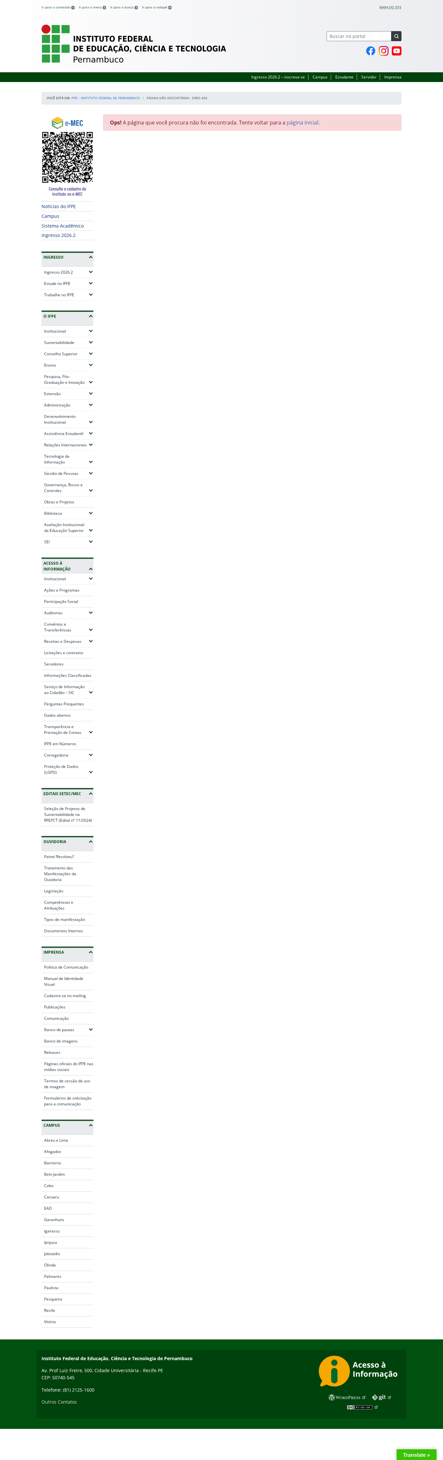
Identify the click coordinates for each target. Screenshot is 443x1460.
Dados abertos (57, 715)
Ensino (68, 365)
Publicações (55, 1007)
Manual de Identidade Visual (63, 981)
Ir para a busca (123, 7)
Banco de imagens (61, 1041)
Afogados (52, 1151)
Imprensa (392, 77)
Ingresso (53, 257)
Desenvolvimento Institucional (68, 419)
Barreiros (52, 1163)
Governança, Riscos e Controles (68, 487)
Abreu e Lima (56, 1140)
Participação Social (61, 601)
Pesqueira (53, 1299)
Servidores (54, 664)
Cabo (49, 1185)
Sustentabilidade (68, 342)
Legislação (53, 891)
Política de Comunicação (66, 967)
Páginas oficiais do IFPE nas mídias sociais (68, 1066)
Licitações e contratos (63, 652)
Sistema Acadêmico (63, 226)
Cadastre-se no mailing (65, 995)
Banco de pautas (68, 1029)
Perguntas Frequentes (64, 704)
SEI (66, 542)
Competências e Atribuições (58, 905)
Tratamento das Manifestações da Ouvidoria (60, 873)
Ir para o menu (92, 7)
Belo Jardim (54, 1174)
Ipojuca (50, 1242)
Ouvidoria (54, 841)
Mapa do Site (390, 7)
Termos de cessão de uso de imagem (67, 1083)
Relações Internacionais (68, 445)
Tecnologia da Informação (68, 459)
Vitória (50, 1322)
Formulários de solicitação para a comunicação (67, 1101)
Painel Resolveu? (59, 856)
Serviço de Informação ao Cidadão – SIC (68, 689)
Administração (68, 405)
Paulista (51, 1287)
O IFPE (49, 316)
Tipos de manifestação (64, 919)
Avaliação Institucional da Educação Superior (68, 527)
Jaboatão (52, 1253)
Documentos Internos (63, 931)
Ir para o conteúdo (58, 7)
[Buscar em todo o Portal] (396, 36)
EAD (48, 1208)
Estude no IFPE (68, 283)
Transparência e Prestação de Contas (68, 729)
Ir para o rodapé (156, 7)
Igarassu (52, 1231)
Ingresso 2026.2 (59, 235)
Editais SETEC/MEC (62, 793)
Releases (52, 1052)
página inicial (302, 122)
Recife (49, 1310)
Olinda (50, 1265)
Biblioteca (68, 513)
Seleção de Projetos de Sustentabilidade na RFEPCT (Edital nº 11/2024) (68, 814)
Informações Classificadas (67, 675)
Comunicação (56, 1018)
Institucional (68, 331)
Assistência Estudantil (68, 433)
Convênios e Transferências (68, 627)
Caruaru (51, 1197)
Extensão (68, 393)
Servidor (369, 77)
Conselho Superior (68, 354)
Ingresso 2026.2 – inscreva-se (278, 77)
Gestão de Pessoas (68, 473)
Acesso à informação (57, 566)
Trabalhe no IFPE (68, 295)
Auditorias (68, 613)
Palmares (52, 1276)
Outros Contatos (59, 1402)
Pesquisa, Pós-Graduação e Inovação (68, 379)
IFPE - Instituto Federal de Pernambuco (105, 98)
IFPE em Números (60, 744)
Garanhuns (54, 1219)
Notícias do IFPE (59, 206)
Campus (320, 77)
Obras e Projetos (59, 502)
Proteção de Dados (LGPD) (68, 769)
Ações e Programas (61, 590)
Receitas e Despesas (68, 641)
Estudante (344, 77)
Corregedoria (68, 755)
